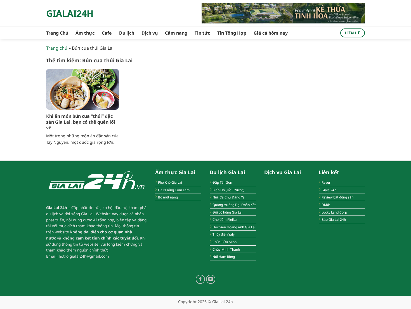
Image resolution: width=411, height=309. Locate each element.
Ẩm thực (85, 33)
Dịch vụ (149, 33)
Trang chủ (56, 48)
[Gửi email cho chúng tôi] (210, 279)
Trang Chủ (57, 33)
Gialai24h (69, 13)
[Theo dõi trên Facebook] (200, 279)
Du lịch (126, 33)
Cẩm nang (176, 33)
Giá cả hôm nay (271, 33)
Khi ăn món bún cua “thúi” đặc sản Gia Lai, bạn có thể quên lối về (80, 122)
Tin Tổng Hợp (231, 33)
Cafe (107, 33)
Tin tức (202, 33)
